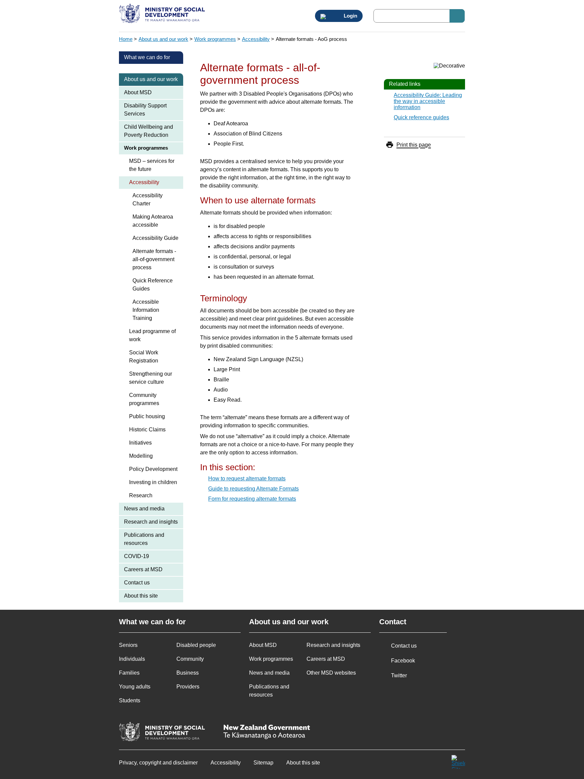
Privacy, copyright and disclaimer (158, 762)
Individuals (132, 659)
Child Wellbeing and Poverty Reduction (148, 131)
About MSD (138, 92)
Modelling (141, 456)
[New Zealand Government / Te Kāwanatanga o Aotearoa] (266, 732)
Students (129, 700)
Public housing (147, 416)
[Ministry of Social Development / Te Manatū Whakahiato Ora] (163, 14)
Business (187, 673)
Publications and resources (144, 539)
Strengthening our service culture (150, 378)
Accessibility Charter (147, 199)
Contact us (137, 582)
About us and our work (163, 39)
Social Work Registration (143, 356)
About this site (141, 596)
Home (125, 39)
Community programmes (144, 399)
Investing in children (153, 482)
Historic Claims (147, 429)
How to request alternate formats (247, 478)
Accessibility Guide (155, 238)
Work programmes (215, 39)
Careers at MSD (143, 569)
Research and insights (151, 522)
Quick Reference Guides (152, 285)
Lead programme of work (152, 335)
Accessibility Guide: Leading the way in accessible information (428, 101)
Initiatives (140, 443)
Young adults (134, 686)
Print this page (413, 145)
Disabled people (196, 645)
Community (190, 659)
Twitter (399, 675)
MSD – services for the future (151, 165)
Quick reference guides (421, 117)
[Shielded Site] (458, 762)
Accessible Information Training (145, 310)
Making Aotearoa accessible (152, 221)
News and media (144, 508)
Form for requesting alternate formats (252, 499)
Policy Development (153, 469)
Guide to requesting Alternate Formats (253, 489)
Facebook (403, 660)
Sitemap (263, 762)
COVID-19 (136, 556)
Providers (187, 686)
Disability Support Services (145, 110)
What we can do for (147, 57)
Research (140, 495)
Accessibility (256, 39)
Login (349, 16)
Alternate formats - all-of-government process (154, 259)
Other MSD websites (331, 673)
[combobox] (419, 16)
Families (129, 673)
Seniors (128, 645)
